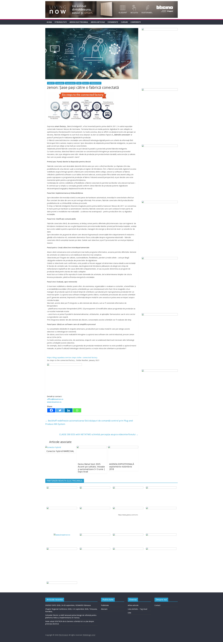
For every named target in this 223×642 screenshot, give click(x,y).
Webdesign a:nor (88, 635)
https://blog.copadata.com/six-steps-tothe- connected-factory (72, 357)
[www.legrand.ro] (95, 488)
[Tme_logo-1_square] (161, 549)
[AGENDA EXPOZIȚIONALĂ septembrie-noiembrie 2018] (123, 447)
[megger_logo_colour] (62, 583)
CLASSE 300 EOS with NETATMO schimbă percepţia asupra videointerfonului (98, 434)
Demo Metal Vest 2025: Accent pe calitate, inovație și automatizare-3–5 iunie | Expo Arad (91, 468)
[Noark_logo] (161, 508)
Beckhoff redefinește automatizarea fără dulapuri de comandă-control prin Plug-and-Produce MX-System (89, 422)
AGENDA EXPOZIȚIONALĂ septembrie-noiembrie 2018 (121, 466)
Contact (157, 605)
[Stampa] (128, 549)
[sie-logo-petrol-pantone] (128, 488)
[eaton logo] (161, 488)
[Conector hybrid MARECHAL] (53, 447)
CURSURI (124, 22)
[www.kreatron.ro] (62, 535)
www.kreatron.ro (54, 402)
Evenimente (113, 22)
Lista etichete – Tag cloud (137, 609)
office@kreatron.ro (55, 399)
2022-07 (51, 83)
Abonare (104, 609)
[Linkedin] (68, 410)
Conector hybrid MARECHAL (60, 451)
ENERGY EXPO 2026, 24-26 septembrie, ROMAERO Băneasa (68, 605)
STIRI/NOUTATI (61, 22)
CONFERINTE (136, 22)
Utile (129, 613)
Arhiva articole (98, 22)
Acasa (49, 22)
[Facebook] (51, 410)
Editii (78, 83)
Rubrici (85, 83)
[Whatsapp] (77, 410)
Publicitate (105, 605)
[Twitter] (60, 410)
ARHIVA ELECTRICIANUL (79, 22)
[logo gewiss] (128, 508)
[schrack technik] (95, 549)
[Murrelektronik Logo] (95, 535)
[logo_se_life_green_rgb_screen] (62, 488)
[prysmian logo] (62, 549)
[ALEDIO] (128, 535)
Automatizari (70, 83)
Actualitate (59, 83)
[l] (95, 508)
